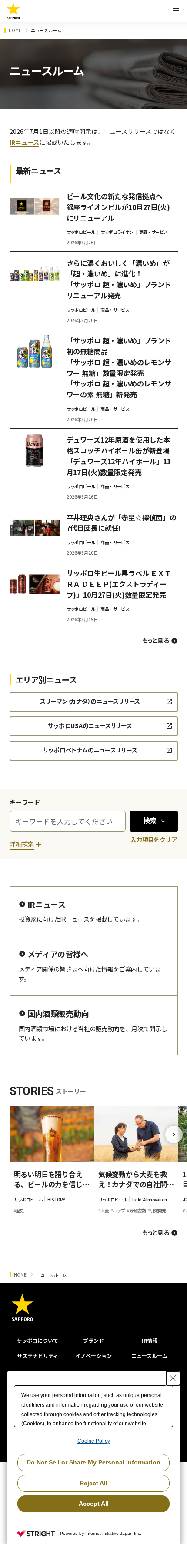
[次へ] (174, 1134)
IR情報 (149, 1340)
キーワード (25, 802)
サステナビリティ (37, 1355)
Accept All (94, 1503)
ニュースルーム (149, 1355)
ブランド (93, 1340)
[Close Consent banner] (173, 1378)
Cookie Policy (93, 1441)
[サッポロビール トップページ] (13, 11)
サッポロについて (37, 1340)
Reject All (93, 1483)
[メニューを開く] (175, 11)
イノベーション (93, 1355)
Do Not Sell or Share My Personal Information (93, 1462)
